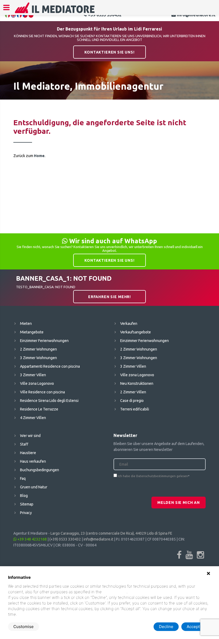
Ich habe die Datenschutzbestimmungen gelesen (153, 476)
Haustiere (28, 453)
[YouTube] (189, 555)
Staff (24, 444)
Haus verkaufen (33, 461)
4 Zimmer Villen (33, 418)
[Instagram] (200, 555)
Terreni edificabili (134, 409)
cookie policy (115, 591)
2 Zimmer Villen (133, 392)
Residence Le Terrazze (39, 409)
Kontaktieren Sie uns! (109, 52)
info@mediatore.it (98, 539)
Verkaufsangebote (135, 332)
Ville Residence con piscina (42, 392)
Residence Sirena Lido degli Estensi (49, 400)
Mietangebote (32, 332)
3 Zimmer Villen (33, 375)
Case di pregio (132, 400)
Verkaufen (128, 323)
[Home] (55, 11)
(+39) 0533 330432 (65, 539)
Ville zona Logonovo (37, 383)
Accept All (196, 626)
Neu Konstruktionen (136, 383)
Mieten (26, 323)
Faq (23, 478)
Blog (24, 495)
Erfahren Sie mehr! (109, 297)
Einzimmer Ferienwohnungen (44, 340)
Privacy (26, 513)
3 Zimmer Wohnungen (38, 358)
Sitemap (26, 504)
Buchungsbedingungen (39, 470)
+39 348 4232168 (32, 539)
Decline (166, 626)
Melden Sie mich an (178, 502)
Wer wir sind (30, 435)
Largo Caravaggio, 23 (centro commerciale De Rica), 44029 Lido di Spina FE (111, 533)
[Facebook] (179, 555)
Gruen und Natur (33, 487)
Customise (23, 626)
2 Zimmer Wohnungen (38, 349)
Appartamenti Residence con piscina (50, 366)
